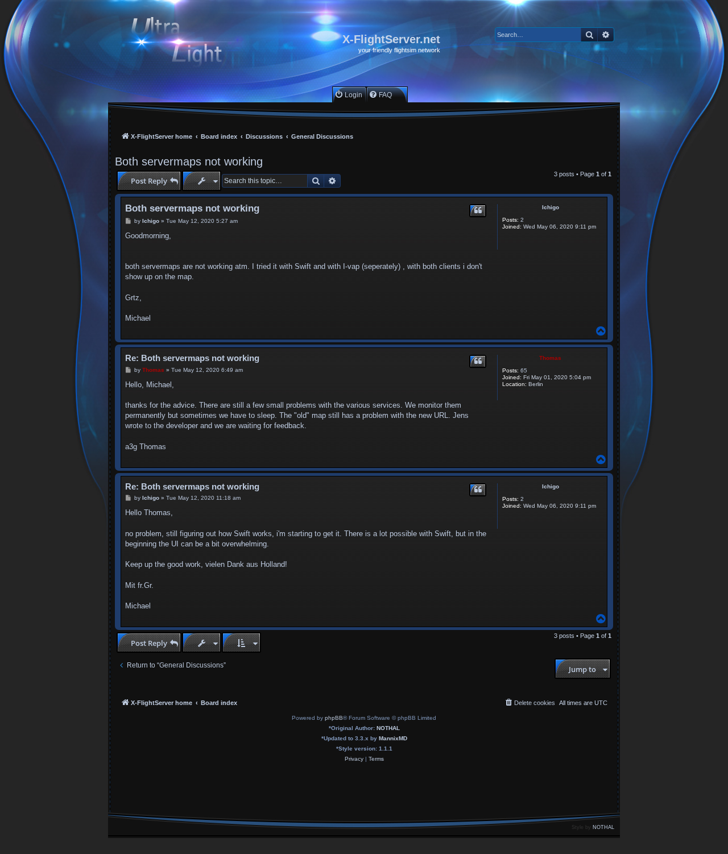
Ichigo (550, 207)
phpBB (334, 718)
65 (523, 370)
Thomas (550, 358)
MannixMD (393, 738)
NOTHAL (388, 728)
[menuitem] (348, 94)
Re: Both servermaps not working (192, 358)
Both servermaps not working (189, 161)
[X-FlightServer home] (186, 43)
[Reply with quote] (477, 211)
